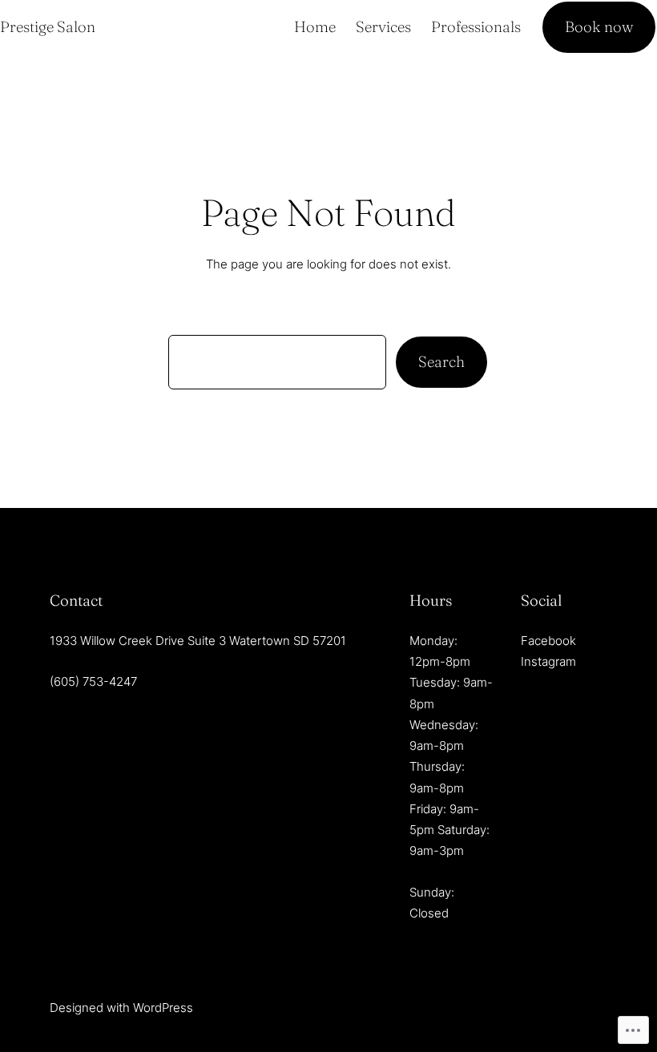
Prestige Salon (47, 27)
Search (441, 362)
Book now (599, 27)
